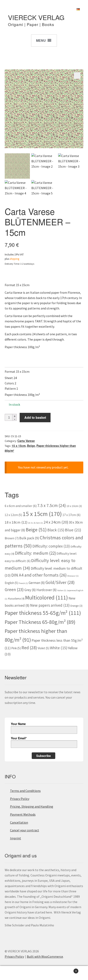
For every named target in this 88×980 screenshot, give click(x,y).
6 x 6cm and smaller (21, 506)
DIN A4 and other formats (39, 575)
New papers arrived (50, 605)
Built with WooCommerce (45, 956)
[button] (77, 75)
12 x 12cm (13, 515)
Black (55, 529)
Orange (76, 605)
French (23, 583)
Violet (43, 648)
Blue (73, 530)
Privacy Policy (19, 799)
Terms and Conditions (25, 791)
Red (29, 647)
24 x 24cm (56, 522)
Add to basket (35, 417)
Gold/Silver (60, 582)
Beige (31, 446)
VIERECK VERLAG (36, 17)
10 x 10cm (74, 506)
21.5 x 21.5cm (35, 523)
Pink (16, 648)
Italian (61, 590)
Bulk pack (29, 538)
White (58, 647)
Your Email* (19, 738)
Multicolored (46, 597)
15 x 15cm (19, 446)
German (37, 582)
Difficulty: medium (35, 553)
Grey (30, 590)
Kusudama (16, 598)
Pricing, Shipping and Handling (31, 806)
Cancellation (19, 822)
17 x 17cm (71, 515)
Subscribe (43, 755)
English (11, 583)
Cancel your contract (24, 830)
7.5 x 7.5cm (51, 505)
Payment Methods (23, 814)
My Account (14, 973)
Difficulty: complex (51, 546)
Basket (68, 969)
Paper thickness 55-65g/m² (43, 612)
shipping (14, 258)
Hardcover (46, 590)
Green (14, 589)
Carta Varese (26, 441)
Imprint (15, 838)
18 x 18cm (16, 522)
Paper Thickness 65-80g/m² (40, 622)
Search (44, 973)
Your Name (18, 724)
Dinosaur (73, 576)
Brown (12, 538)
